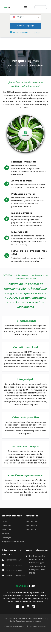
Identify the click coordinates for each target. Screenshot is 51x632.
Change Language (25, 25)
